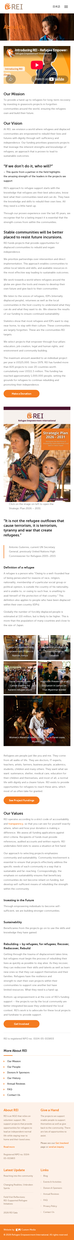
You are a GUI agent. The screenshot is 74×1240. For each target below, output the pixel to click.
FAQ (9, 1089)
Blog (45, 1176)
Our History (13, 1078)
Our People (13, 1067)
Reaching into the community (18, 1176)
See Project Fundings (21, 800)
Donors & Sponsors (18, 1072)
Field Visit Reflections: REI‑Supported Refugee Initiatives (15, 1200)
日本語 (56, 6)
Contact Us (13, 1095)
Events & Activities (52, 1182)
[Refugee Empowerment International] (18, 6)
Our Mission (14, 1061)
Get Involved (21, 1023)
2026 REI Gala (10, 1212)
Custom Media (28, 1229)
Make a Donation (21, 393)
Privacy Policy (50, 1206)
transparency (15, 823)
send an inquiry (56, 1147)
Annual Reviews (16, 1083)
